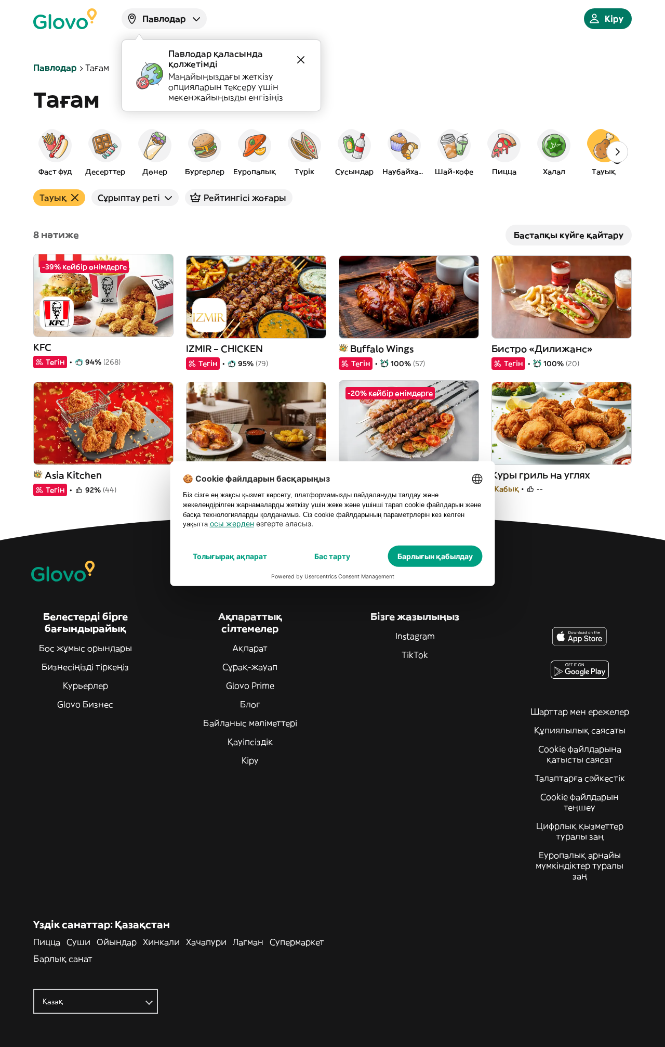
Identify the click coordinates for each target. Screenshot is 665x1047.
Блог (250, 704)
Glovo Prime (250, 685)
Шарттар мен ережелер (579, 711)
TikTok (415, 655)
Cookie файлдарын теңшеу (579, 802)
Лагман (248, 942)
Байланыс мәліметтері (250, 723)
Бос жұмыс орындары (85, 648)
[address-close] (300, 59)
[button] (55, 152)
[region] (332, 152)
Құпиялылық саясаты (580, 730)
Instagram (415, 636)
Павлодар (55, 67)
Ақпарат (250, 648)
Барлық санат (62, 958)
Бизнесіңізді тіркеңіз (85, 667)
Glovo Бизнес (85, 704)
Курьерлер (85, 685)
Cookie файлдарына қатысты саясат (579, 754)
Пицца (46, 942)
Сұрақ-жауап (249, 667)
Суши (78, 942)
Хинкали (161, 942)
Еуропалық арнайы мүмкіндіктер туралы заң (579, 865)
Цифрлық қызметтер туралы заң (579, 831)
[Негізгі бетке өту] (65, 18)
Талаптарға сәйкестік (580, 778)
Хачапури (206, 942)
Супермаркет (297, 942)
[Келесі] (617, 151)
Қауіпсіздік (250, 741)
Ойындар (117, 942)
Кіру (250, 760)
